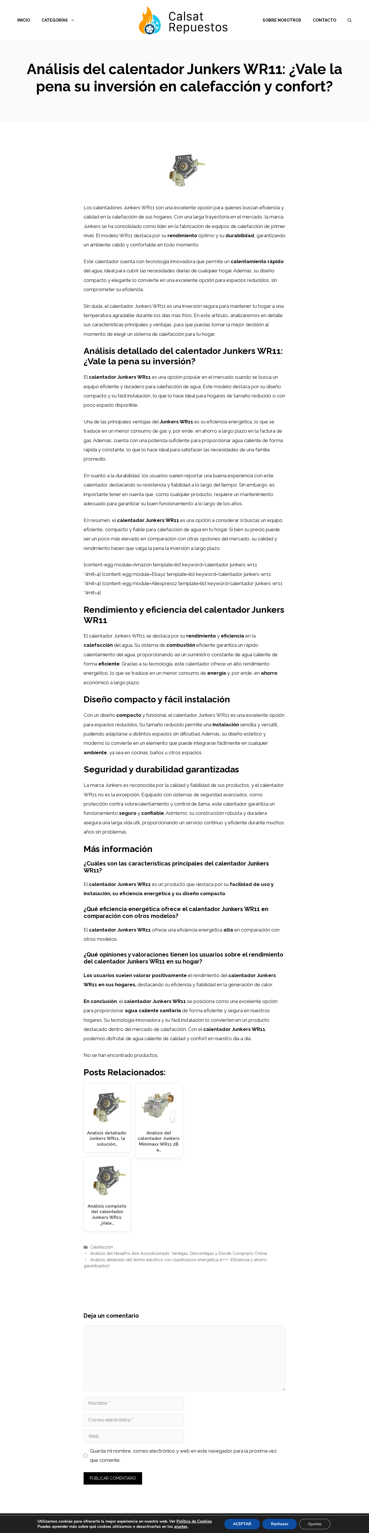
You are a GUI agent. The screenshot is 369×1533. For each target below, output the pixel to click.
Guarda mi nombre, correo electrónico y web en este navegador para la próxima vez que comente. (183, 1455)
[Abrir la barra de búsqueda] (349, 20)
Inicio (23, 20)
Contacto (324, 20)
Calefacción (101, 1246)
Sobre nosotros (282, 20)
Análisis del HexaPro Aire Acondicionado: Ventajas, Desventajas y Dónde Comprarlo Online (178, 1253)
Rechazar (279, 1524)
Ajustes (315, 1524)
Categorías (55, 20)
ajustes (180, 1526)
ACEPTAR (242, 1524)
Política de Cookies (194, 1521)
